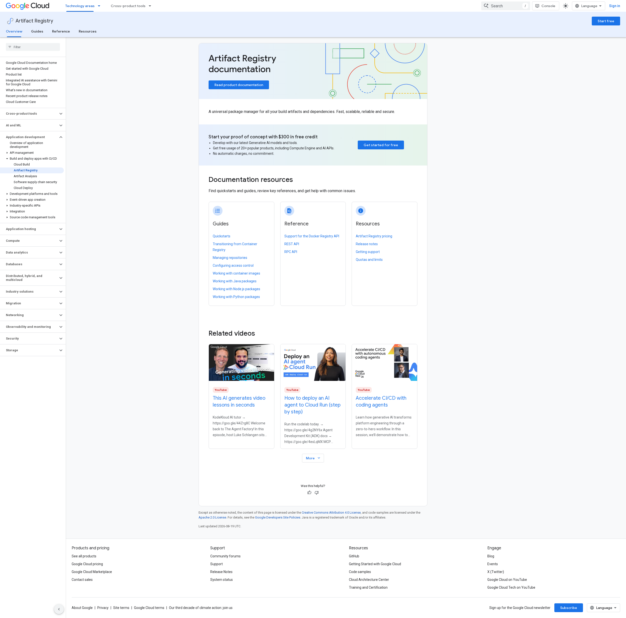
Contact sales (82, 580)
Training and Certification (368, 587)
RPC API (290, 252)
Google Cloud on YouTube (507, 580)
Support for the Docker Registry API (311, 236)
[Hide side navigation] (59, 609)
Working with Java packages (235, 281)
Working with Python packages (236, 297)
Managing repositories (230, 258)
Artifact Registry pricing (374, 236)
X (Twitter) (495, 572)
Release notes (367, 244)
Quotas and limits (369, 260)
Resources (88, 31)
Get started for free (381, 145)
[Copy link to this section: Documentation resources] (299, 180)
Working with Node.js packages (236, 289)
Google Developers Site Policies (277, 517)
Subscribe (568, 608)
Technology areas (80, 6)
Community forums (225, 556)
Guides (37, 31)
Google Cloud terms (149, 608)
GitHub (354, 556)
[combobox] (505, 5)
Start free (606, 21)
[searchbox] (33, 47)
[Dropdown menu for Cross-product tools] (151, 6)
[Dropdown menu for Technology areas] (100, 6)
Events (492, 564)
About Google (82, 608)
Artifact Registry (34, 21)
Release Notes (221, 572)
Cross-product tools (128, 6)
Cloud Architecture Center (369, 580)
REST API (291, 244)
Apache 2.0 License (212, 517)
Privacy (103, 608)
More (313, 458)
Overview (14, 31)
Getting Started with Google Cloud (375, 564)
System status (221, 580)
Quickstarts (221, 236)
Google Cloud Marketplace (92, 572)
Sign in (614, 6)
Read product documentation (238, 85)
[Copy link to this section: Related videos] (262, 333)
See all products (84, 556)
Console (548, 6)
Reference (61, 31)
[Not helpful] (316, 492)
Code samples (360, 572)
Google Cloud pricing (87, 564)
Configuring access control (233, 265)
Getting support (368, 252)
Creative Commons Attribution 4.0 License (331, 512)
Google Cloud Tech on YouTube (511, 587)
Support (216, 564)
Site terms (121, 608)
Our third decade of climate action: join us (201, 608)
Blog (490, 556)
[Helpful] (309, 492)
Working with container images (236, 273)
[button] (29, 114)
